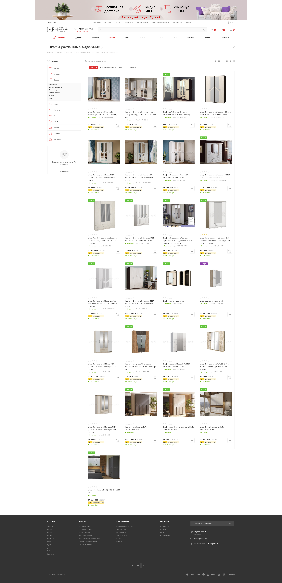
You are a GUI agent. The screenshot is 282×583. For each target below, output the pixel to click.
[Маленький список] (215, 61)
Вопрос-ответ (165, 535)
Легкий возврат (122, 535)
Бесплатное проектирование (89, 538)
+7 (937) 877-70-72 (85, 29)
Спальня (50, 542)
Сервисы (83, 522)
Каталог (51, 522)
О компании (164, 526)
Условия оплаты (85, 526)
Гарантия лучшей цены (124, 526)
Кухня (49, 545)
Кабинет (50, 551)
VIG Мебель (165, 522)
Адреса (162, 532)
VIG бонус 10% (121, 529)
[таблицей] (233, 61)
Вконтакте (132, 565)
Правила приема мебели (88, 542)
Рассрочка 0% (121, 532)
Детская (50, 548)
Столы (49, 535)
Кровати (50, 529)
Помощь (119, 542)
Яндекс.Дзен (149, 565)
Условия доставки (85, 529)
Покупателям (122, 522)
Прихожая (50, 554)
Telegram (138, 565)
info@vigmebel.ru (200, 539)
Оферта (119, 538)
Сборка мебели (84, 532)
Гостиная (50, 538)
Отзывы (163, 529)
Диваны (50, 526)
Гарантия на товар (86, 545)
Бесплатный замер (86, 535)
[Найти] (204, 29)
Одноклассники (143, 565)
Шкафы (50, 532)
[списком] (230, 61)
